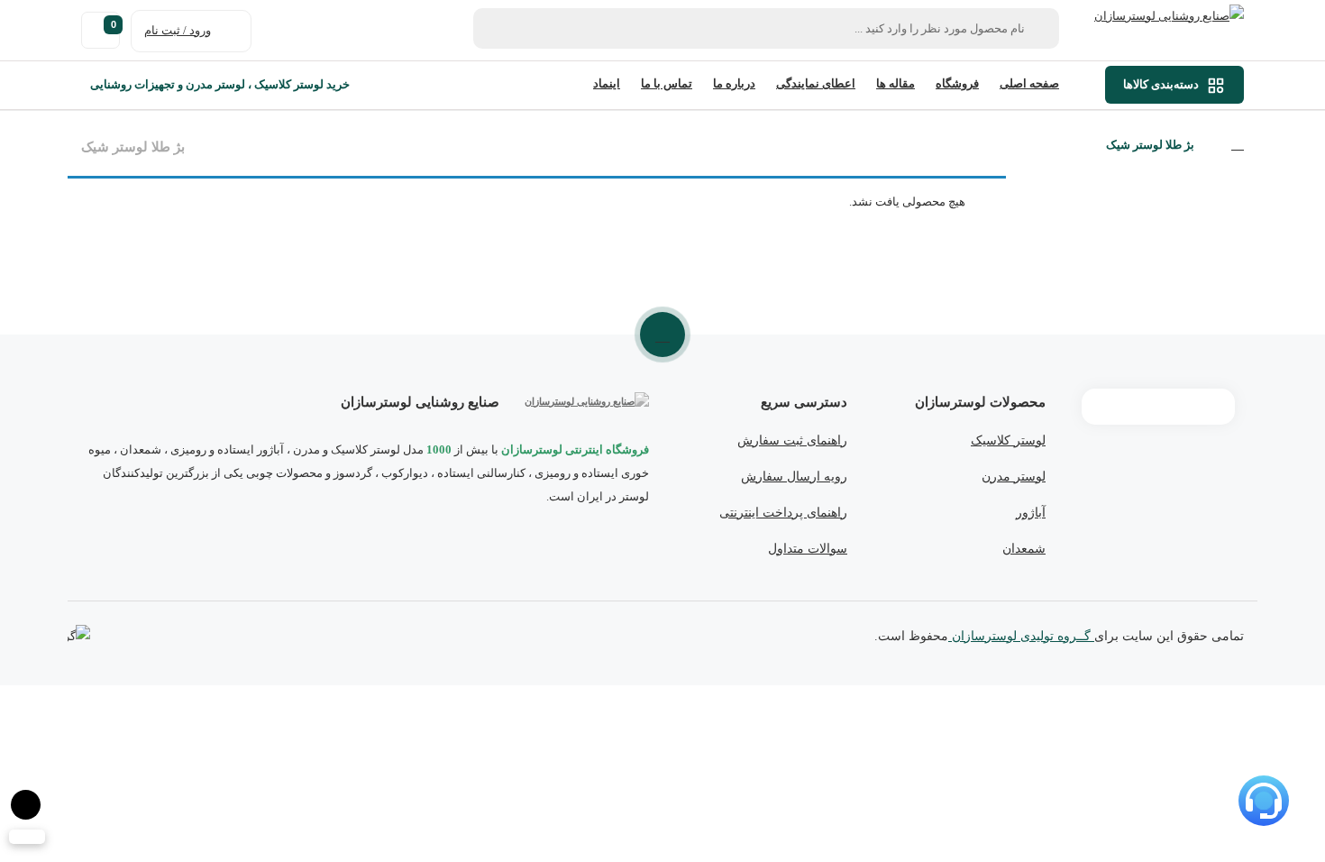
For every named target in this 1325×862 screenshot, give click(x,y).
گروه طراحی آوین (79, 637)
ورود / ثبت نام (177, 30)
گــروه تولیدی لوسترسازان (1021, 636)
